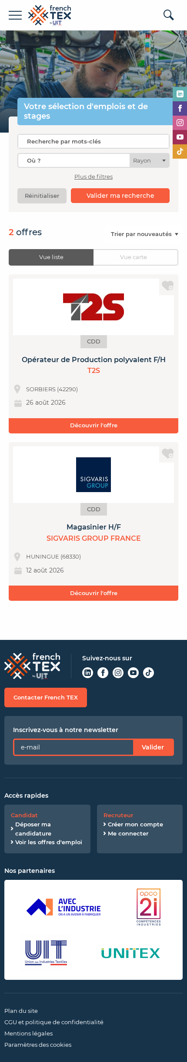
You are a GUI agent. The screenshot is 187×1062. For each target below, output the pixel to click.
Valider (153, 747)
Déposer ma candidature (33, 829)
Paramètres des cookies (37, 1044)
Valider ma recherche (120, 196)
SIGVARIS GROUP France (94, 538)
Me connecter (128, 833)
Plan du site (21, 1010)
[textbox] (145, 160)
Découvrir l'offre (93, 425)
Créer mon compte (135, 824)
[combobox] (93, 160)
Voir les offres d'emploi (48, 842)
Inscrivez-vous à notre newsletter (65, 730)
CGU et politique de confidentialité (54, 1022)
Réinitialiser (42, 195)
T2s (93, 370)
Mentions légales (28, 1033)
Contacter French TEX (45, 697)
